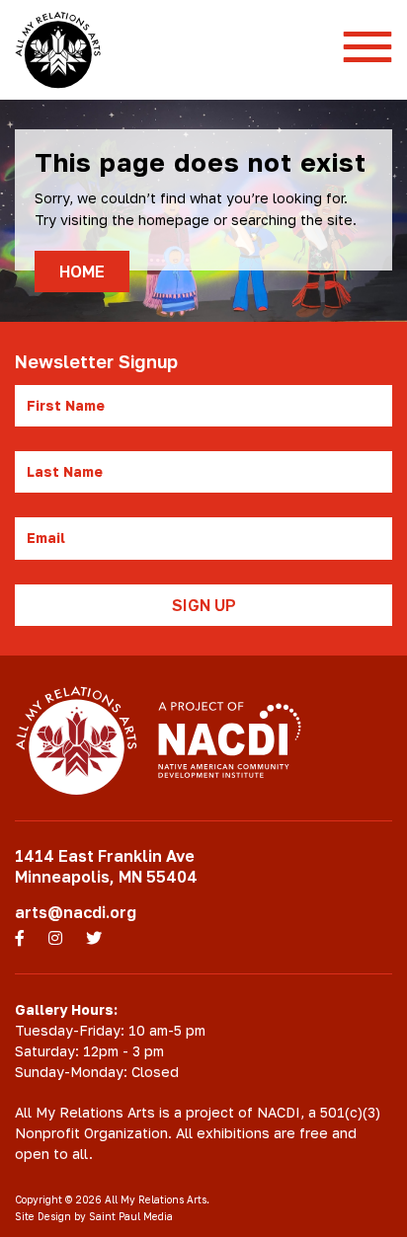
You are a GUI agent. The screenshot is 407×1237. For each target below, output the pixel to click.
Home (82, 271)
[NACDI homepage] (229, 740)
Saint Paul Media (131, 1216)
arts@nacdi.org (75, 912)
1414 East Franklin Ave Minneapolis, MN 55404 (106, 866)
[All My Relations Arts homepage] (58, 50)
